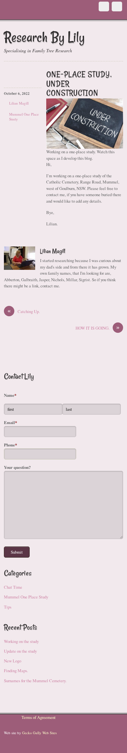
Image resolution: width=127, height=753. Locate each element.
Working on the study (21, 641)
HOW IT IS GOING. (98, 328)
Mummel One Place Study (26, 597)
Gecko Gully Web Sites (39, 732)
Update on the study (20, 651)
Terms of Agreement (38, 717)
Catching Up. (23, 311)
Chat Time (13, 587)
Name (10, 395)
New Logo (12, 661)
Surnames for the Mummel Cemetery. (35, 681)
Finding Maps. (16, 670)
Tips (7, 607)
